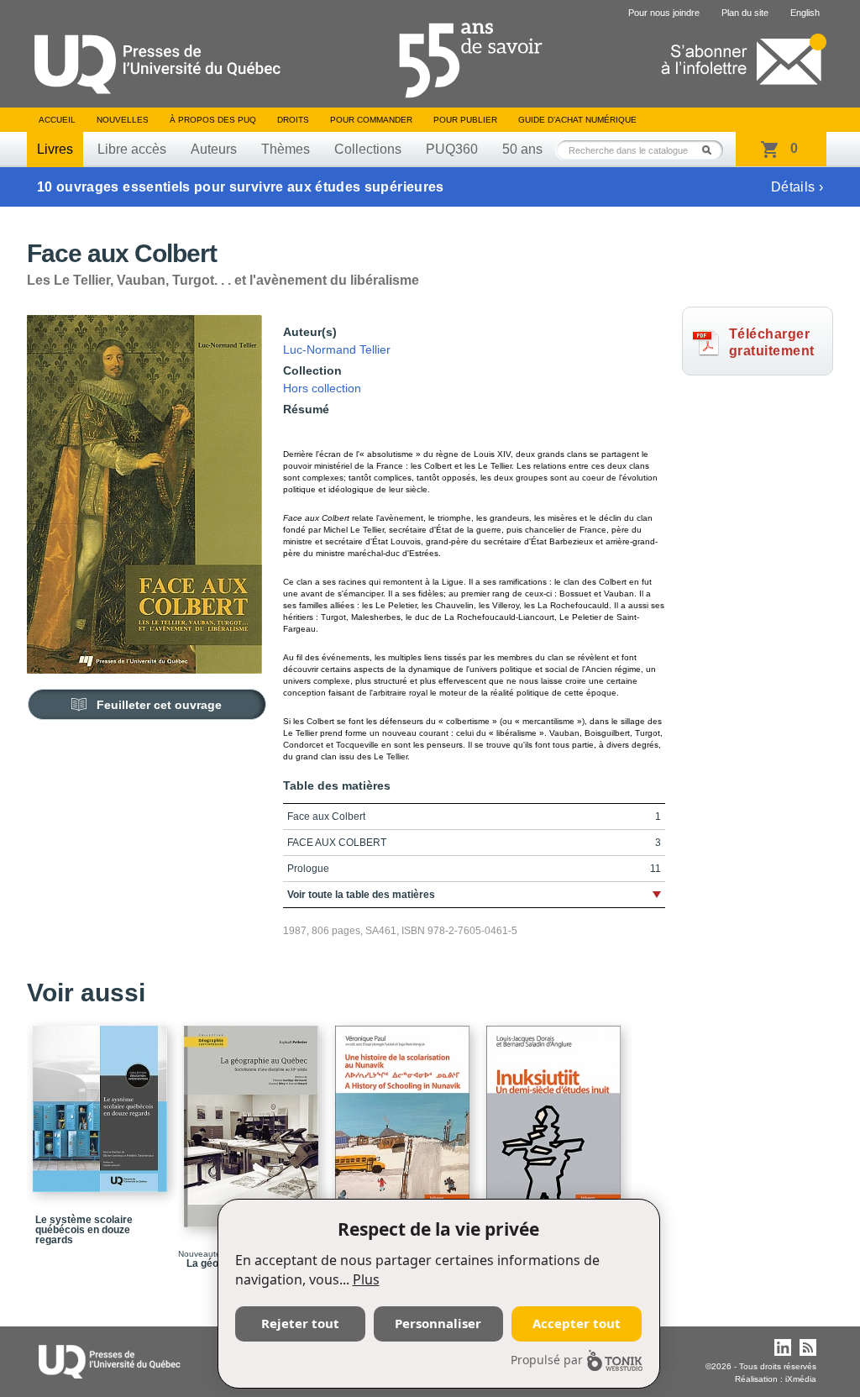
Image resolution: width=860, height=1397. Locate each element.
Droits (293, 119)
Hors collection (322, 388)
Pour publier (465, 119)
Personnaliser (438, 1323)
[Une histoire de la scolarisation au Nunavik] (404, 1119)
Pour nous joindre (664, 13)
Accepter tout (576, 1323)
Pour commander (371, 119)
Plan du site (744, 13)
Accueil (57, 119)
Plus (366, 1279)
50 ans (522, 149)
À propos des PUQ (213, 119)
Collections (367, 149)
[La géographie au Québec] (253, 1119)
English (805, 13)
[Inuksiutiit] (556, 1119)
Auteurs (214, 149)
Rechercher (711, 149)
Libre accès (131, 149)
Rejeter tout (300, 1323)
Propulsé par (547, 1360)
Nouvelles (123, 119)
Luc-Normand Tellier (337, 349)
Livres (55, 149)
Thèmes (285, 149)
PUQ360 (452, 149)
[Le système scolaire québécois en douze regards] (102, 1101)
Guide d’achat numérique (577, 119)
